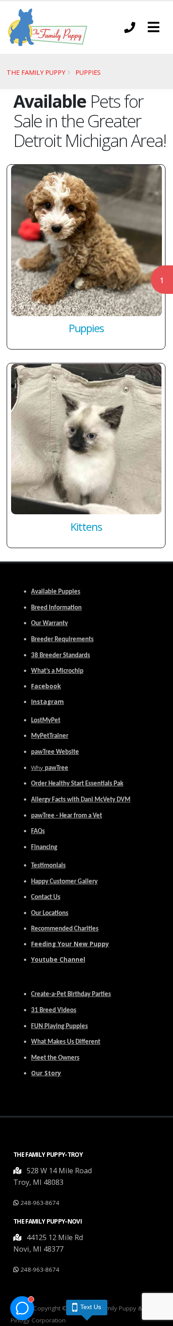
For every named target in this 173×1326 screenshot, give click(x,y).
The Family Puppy (36, 72)
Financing (44, 847)
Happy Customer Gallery (64, 882)
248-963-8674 (39, 1203)
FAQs (38, 831)
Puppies (88, 72)
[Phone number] (129, 27)
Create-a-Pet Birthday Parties (71, 994)
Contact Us (45, 897)
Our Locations (49, 913)
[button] (153, 27)
